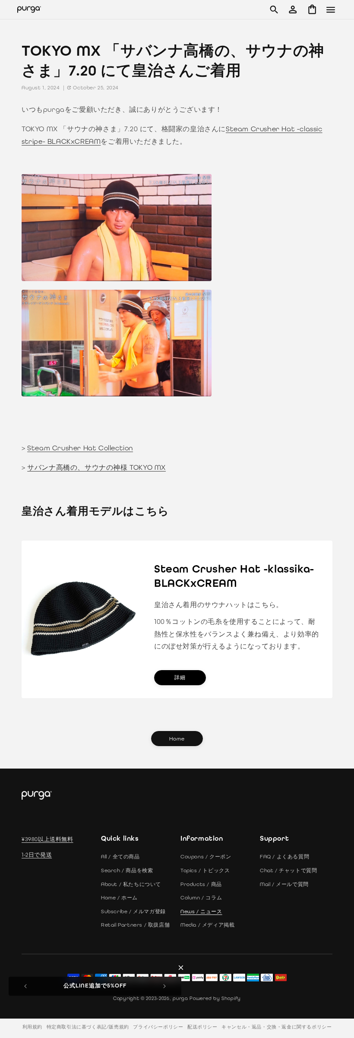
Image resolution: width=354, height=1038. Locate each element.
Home (177, 739)
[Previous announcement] (25, 986)
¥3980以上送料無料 (47, 839)
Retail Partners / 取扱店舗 (135, 925)
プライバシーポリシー (158, 1027)
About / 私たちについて (131, 884)
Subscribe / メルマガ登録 (133, 911)
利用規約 (32, 1027)
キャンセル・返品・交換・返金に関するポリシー (276, 1027)
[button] (273, 9)
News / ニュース (201, 911)
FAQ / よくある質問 (284, 857)
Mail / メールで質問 (284, 884)
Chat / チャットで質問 (288, 870)
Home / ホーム (119, 898)
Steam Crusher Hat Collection (80, 448)
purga (180, 998)
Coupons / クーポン (205, 857)
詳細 (180, 678)
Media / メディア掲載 (207, 925)
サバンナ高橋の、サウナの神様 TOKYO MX (96, 467)
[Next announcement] (164, 986)
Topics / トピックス (205, 870)
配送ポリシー (202, 1027)
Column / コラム (201, 898)
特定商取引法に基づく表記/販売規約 (88, 1027)
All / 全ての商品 (120, 857)
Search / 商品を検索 (127, 870)
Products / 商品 (201, 884)
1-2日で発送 (37, 854)
